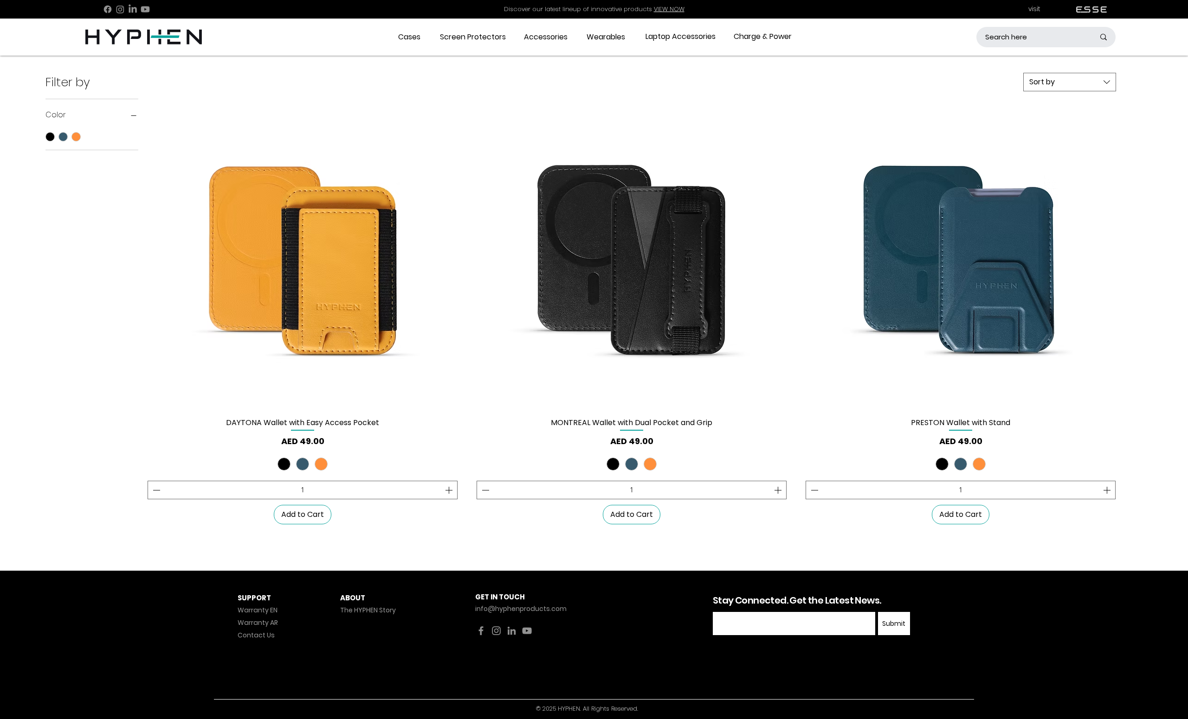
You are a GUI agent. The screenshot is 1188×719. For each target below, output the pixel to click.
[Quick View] (303, 256)
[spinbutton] (302, 490)
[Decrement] (155, 490)
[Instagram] (120, 9)
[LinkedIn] (133, 9)
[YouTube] (527, 630)
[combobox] (1069, 82)
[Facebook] (108, 9)
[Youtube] (145, 9)
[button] (409, 37)
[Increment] (449, 490)
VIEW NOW (669, 9)
